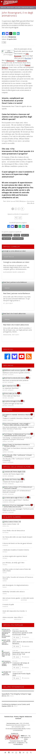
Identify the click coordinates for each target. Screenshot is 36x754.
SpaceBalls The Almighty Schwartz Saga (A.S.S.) (16, 695)
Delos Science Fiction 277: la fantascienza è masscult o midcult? (17, 491)
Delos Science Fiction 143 (11, 524)
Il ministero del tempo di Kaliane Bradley (20, 664)
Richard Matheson (18, 238)
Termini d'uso (8, 716)
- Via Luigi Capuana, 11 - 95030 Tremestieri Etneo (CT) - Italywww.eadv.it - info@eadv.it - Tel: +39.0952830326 (19, 740)
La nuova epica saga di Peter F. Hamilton (16, 500)
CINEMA (7, 288)
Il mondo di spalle (8, 604)
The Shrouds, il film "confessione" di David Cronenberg (16, 459)
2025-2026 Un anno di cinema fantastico (22, 642)
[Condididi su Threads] (10, 33)
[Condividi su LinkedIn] (18, 33)
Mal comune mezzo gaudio (11, 598)
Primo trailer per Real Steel (11, 396)
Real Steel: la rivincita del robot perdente (15, 380)
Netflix (31, 7)
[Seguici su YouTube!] (21, 356)
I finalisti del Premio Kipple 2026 (13, 482)
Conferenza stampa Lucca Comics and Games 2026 (16, 705)
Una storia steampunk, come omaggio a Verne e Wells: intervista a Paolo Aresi (18, 428)
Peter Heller (25, 7)
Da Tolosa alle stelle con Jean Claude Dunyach (17, 537)
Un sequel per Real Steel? (11, 388)
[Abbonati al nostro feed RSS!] (28, 356)
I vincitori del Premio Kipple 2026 (13, 474)
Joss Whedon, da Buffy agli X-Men (13, 563)
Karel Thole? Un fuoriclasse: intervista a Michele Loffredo (18, 449)
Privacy (16, 716)
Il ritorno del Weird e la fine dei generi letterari (17, 543)
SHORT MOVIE (9, 257)
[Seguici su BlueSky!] (14, 356)
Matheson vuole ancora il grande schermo (16, 373)
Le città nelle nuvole (27, 598)
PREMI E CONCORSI (17, 671)
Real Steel (28, 58)
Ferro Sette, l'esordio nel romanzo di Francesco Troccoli (18, 578)
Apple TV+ (3, 7)
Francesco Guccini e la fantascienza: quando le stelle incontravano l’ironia (22, 632)
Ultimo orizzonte (8, 617)
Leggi (17, 637)
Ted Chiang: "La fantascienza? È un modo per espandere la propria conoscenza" (17, 438)
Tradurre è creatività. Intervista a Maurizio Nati (17, 418)
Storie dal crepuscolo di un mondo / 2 (15, 611)
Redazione (12, 37)
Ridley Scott (10, 7)
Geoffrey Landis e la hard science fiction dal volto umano (17, 570)
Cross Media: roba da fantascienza (14, 530)
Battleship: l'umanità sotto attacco (14, 591)
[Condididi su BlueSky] (7, 33)
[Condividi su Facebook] (3, 33)
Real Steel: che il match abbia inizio (16, 325)
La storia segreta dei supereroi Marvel (15, 556)
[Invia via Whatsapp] (14, 33)
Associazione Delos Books (18, 728)
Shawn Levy (10, 60)
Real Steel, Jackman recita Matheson (16, 293)
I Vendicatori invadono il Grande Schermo (16, 550)
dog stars (18, 7)
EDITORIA (14, 661)
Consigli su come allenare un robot (16, 262)
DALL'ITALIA (15, 629)
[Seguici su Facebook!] (7, 356)
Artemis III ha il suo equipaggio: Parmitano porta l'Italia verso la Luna (18, 509)
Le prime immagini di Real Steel (13, 404)
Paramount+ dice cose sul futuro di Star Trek (21, 653)
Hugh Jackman (22, 60)
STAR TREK (15, 650)
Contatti (18, 718)
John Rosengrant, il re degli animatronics (16, 585)
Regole (21, 716)
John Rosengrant (7, 235)
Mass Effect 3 (18, 617)
